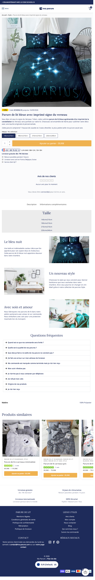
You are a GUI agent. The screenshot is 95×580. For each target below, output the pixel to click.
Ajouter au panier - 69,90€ (21, 473)
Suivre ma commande (70, 532)
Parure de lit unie (55, 461)
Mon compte (70, 519)
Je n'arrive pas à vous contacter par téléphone (25, 374)
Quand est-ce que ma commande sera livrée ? (26, 342)
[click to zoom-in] (46, 62)
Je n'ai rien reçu (14, 389)
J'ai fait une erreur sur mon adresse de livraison (26, 358)
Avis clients (70, 516)
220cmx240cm (51, 136)
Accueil (4, 15)
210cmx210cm (37, 136)
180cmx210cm (23, 136)
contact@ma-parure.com (20, 544)
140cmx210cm (9, 136)
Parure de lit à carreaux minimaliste (19, 462)
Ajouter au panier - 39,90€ (60, 475)
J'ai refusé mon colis (15, 379)
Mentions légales (23, 516)
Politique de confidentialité (23, 522)
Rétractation (23, 526)
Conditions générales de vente (23, 519)
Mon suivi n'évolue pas (16, 368)
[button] (9, 141)
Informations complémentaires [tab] (53, 204)
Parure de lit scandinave (13, 459)
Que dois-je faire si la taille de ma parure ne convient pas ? (31, 353)
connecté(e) (45, 192)
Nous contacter (70, 522)
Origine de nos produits (17, 384)
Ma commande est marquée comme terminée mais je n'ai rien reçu (34, 363)
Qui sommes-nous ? (70, 529)
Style (9, 15)
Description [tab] (32, 204)
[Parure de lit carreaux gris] (60, 438)
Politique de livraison (23, 529)
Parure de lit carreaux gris (55, 463)
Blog (70, 526)
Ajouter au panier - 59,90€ (52, 143)
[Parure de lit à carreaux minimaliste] (21, 438)
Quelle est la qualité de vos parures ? (22, 348)
